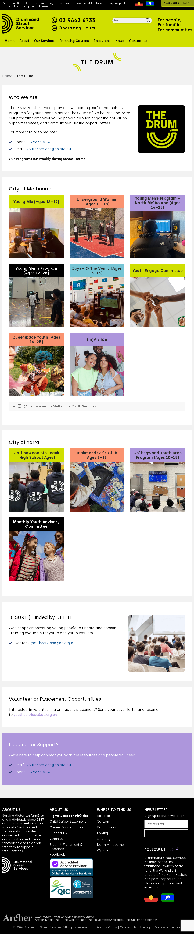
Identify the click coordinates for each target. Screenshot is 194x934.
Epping (102, 833)
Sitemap (145, 927)
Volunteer (57, 839)
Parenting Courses (74, 41)
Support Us (58, 833)
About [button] (24, 41)
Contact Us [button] (138, 41)
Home (9, 41)
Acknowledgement (167, 927)
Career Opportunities (66, 827)
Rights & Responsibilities (69, 816)
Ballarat (103, 816)
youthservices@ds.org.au (49, 149)
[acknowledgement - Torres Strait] (149, 5)
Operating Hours (76, 28)
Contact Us (128, 927)
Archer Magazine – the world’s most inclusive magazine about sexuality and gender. (96, 919)
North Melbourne (110, 844)
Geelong (103, 839)
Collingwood (107, 827)
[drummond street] (26, 24)
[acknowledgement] (132, 5)
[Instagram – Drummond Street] (171, 849)
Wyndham (104, 850)
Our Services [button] (44, 41)
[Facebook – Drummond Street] (177, 849)
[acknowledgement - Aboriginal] (138, 5)
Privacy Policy (106, 927)
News (119, 41)
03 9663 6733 (77, 20)
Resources (102, 41)
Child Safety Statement (68, 821)
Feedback (57, 854)
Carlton (103, 821)
